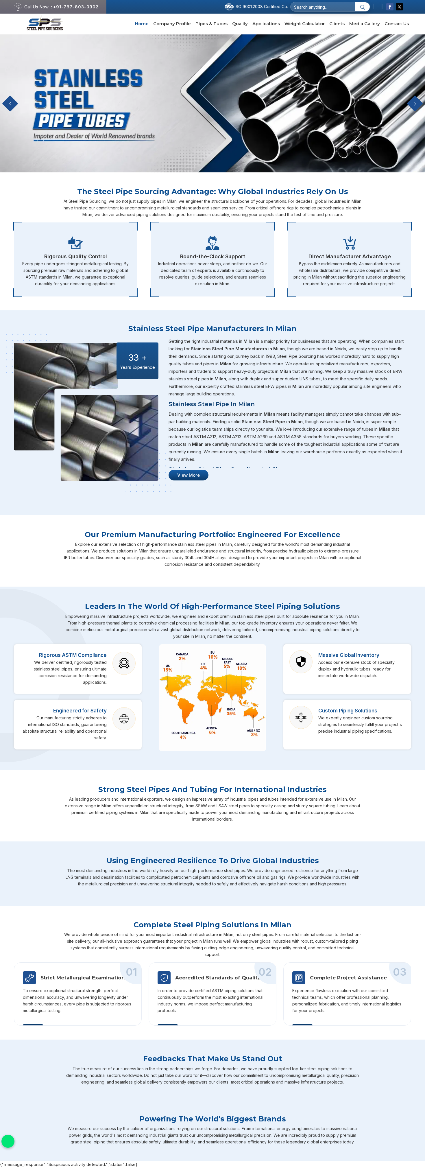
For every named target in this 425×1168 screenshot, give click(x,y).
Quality (240, 23)
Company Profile (172, 23)
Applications (266, 23)
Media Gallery (364, 23)
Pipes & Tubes (211, 23)
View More (188, 475)
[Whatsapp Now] (7, 1141)
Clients (337, 23)
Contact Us (397, 23)
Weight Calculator (304, 23)
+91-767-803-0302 (76, 6)
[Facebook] (389, 6)
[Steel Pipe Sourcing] (45, 24)
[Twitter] (399, 6)
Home (142, 23)
